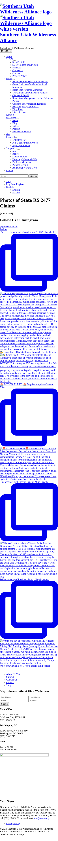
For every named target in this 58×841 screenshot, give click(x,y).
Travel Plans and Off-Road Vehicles (29, 92)
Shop (8, 181)
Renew (15, 153)
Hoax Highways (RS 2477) (25, 106)
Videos (15, 126)
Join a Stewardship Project (25, 142)
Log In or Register (15, 184)
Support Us (11, 148)
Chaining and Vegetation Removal (29, 103)
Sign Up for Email (21, 145)
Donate (9, 170)
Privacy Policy (19, 76)
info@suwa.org (41, 818)
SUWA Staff (18, 62)
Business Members (21, 162)
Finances (16, 67)
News (15, 120)
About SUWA (9, 58)
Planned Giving (20, 165)
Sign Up (10, 677)
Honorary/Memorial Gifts (24, 159)
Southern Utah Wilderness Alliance (28, 37)
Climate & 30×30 (20, 95)
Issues (9, 78)
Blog (14, 123)
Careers (16, 73)
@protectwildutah (8, 226)
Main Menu (6, 51)
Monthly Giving (20, 156)
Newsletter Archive (21, 131)
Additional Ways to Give (24, 167)
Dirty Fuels (17, 109)
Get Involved (10, 135)
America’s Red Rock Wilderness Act (30, 81)
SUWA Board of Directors (25, 64)
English (10, 187)
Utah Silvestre (19, 112)
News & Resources (11, 116)
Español (16, 192)
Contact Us (17, 70)
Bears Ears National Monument (27, 90)
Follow (3, 229)
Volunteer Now (19, 140)
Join (14, 151)
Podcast (16, 128)
